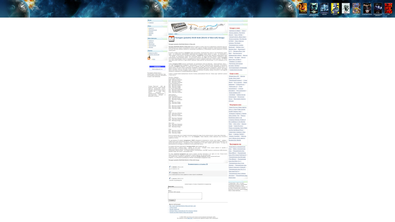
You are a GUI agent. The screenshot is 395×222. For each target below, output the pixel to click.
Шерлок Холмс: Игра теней (237, 77)
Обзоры (151, 33)
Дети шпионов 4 (241, 90)
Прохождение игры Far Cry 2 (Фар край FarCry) (237, 170)
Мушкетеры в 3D (234, 76)
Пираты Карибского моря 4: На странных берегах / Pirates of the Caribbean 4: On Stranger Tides (237, 120)
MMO (176, 33)
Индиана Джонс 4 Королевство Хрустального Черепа (183, 210)
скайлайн (324, 14)
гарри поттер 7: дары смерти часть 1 (313, 15)
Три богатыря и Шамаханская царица (235, 54)
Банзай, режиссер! (174, 209)
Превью (151, 31)
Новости (151, 28)
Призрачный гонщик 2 (235, 80)
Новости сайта (153, 53)
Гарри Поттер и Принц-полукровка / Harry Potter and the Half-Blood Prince (238, 128)
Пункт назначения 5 (235, 87)
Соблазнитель (240, 84)
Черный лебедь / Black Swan (237, 37)
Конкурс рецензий (154, 54)
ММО (150, 35)
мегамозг (335, 14)
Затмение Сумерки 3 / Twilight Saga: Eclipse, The (237, 114)
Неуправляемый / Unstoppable (238, 67)
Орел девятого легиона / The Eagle (236, 42)
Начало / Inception (234, 136)
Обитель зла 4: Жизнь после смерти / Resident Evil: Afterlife (237, 138)
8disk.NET (190, 218)
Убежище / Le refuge (235, 61)
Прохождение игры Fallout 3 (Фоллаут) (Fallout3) (237, 166)
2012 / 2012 (236, 124)
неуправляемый (303, 14)
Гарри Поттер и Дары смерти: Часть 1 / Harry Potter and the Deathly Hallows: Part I (238, 109)
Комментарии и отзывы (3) (198, 164)
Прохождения (153, 30)
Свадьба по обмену (234, 30)
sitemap (197, 220)
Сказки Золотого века (236, 70)
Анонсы (151, 42)
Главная (151, 22)
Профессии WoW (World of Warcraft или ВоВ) (181, 212)
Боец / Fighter (238, 35)
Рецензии (151, 44)
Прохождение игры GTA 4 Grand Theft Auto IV (237, 154)
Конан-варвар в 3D (234, 92)
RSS (154, 59)
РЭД (388, 14)
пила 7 (345, 14)
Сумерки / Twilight (239, 134)
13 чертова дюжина (367, 14)
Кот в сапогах (238, 82)
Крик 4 (244, 30)
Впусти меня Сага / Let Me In (237, 58)
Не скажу (237, 57)
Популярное (152, 45)
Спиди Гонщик (173, 207)
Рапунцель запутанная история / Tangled (236, 64)
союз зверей (356, 14)
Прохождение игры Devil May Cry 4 (237, 160)
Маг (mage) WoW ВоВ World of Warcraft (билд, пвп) (183, 205)
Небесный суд (233, 86)
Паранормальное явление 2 (378, 15)
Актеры (151, 47)
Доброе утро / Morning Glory (236, 48)
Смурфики (232, 94)
